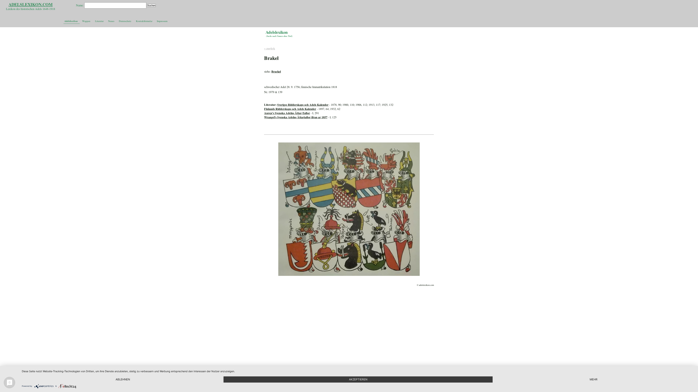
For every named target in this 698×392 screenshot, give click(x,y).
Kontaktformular (144, 21)
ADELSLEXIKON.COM (31, 4)
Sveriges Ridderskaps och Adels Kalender (302, 105)
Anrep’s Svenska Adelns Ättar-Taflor (287, 113)
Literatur (99, 21)
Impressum (162, 21)
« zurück (269, 48)
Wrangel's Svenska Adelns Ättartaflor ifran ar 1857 (295, 117)
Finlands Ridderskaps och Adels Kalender (290, 109)
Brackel (276, 71)
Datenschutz (125, 21)
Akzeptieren (358, 379)
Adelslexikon (71, 21)
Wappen (86, 21)
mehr (593, 379)
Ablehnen (123, 379)
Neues (111, 21)
